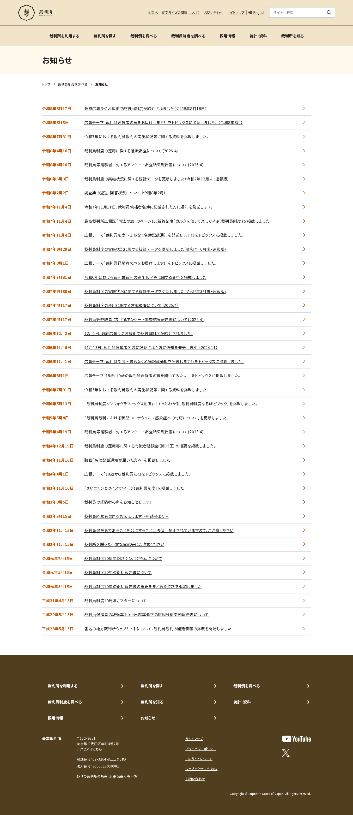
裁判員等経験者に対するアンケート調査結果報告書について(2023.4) (144, 431)
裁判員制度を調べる (188, 36)
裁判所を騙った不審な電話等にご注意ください (124, 544)
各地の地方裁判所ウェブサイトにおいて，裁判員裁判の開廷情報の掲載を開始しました (157, 628)
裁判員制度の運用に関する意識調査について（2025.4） (131, 305)
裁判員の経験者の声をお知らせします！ (118, 502)
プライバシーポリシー (200, 748)
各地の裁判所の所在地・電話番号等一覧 (107, 776)
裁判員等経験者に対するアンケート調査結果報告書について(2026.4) (144, 164)
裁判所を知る (292, 36)
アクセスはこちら (89, 749)
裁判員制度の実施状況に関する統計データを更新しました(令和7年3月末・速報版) (155, 291)
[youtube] (296, 739)
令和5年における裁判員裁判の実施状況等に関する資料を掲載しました (145, 390)
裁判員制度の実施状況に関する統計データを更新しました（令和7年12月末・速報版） (157, 179)
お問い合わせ (213, 12)
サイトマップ (235, 12)
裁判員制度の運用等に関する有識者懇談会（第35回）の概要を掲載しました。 (150, 446)
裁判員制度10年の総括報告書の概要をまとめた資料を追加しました (142, 586)
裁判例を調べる (143, 36)
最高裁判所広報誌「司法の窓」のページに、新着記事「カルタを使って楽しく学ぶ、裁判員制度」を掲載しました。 (178, 221)
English (259, 12)
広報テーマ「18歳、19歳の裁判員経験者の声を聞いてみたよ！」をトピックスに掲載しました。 (162, 375)
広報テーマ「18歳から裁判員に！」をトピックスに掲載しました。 (137, 474)
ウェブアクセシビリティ (201, 768)
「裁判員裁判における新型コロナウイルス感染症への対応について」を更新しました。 (156, 418)
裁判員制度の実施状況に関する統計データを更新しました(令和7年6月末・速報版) (155, 249)
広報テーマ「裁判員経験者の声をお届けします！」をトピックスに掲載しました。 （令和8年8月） (163, 122)
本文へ (153, 12)
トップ (46, 84)
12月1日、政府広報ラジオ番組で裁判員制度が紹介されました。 (138, 333)
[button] (335, 637)
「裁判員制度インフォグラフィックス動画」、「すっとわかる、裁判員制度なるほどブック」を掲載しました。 (170, 403)
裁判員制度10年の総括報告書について (118, 572)
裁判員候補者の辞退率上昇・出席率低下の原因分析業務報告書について (146, 614)
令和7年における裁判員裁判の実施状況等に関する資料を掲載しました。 (146, 136)
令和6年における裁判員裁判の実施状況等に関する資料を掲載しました (145, 277)
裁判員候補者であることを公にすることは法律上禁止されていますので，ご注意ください (159, 530)
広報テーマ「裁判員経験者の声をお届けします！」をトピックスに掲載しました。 (150, 263)
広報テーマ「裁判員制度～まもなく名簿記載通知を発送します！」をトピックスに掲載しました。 (164, 235)
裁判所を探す (105, 36)
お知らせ (148, 718)
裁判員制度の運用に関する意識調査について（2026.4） (131, 151)
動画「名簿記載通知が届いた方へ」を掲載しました (127, 460)
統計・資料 (258, 36)
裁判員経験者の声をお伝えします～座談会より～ (126, 516)
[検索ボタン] (329, 12)
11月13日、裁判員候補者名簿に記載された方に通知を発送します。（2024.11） (151, 347)
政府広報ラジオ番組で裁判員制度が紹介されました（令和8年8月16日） (145, 108)
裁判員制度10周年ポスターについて (115, 600)
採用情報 (227, 36)
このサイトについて (199, 758)
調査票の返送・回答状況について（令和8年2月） (125, 193)
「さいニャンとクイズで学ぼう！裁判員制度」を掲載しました (134, 488)
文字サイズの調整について (181, 12)
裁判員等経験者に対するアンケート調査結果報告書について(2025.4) (144, 319)
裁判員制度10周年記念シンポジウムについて (123, 558)
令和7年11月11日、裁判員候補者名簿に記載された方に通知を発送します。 (148, 207)
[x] (286, 753)
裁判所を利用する (64, 36)
